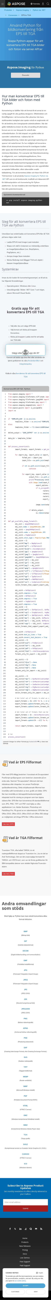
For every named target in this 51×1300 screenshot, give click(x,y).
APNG (25, 1028)
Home (24, 1238)
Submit (25, 1208)
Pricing (25, 1250)
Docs (25, 1254)
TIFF (25, 1067)
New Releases (25, 1246)
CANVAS (25, 1154)
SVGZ (25, 1144)
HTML (25, 1106)
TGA (25, 1135)
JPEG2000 (25, 1009)
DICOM (25, 951)
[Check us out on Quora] (31, 1229)
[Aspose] (16, 4)
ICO (25, 1164)
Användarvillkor (34, 361)
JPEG (25, 980)
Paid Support (25, 1265)
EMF (25, 960)
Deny (36, 1291)
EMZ (25, 1115)
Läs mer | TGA (8, 874)
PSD (25, 1038)
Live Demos (25, 1258)
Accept (25, 1285)
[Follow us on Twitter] (15, 1229)
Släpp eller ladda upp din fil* (25, 353)
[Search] (48, 4)
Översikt (25, 75)
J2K (25, 999)
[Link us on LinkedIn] (20, 1229)
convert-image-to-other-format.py (16, 742)
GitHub (5, 743)
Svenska (36, 4)
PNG (25, 1019)
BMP (25, 931)
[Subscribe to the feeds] (41, 1229)
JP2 (25, 990)
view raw (44, 742)
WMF (25, 1086)
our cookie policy (20, 1281)
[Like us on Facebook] (10, 1229)
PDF (25, 1096)
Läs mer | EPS (8, 824)
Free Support (25, 1261)
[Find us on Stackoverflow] (25, 1229)
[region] (25, 565)
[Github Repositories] (36, 1229)
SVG (25, 1057)
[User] (42, 4)
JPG (25, 970)
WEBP (25, 1077)
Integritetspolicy (25, 364)
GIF (25, 941)
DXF (25, 1048)
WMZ (25, 1125)
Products (24, 1242)
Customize (15, 1291)
